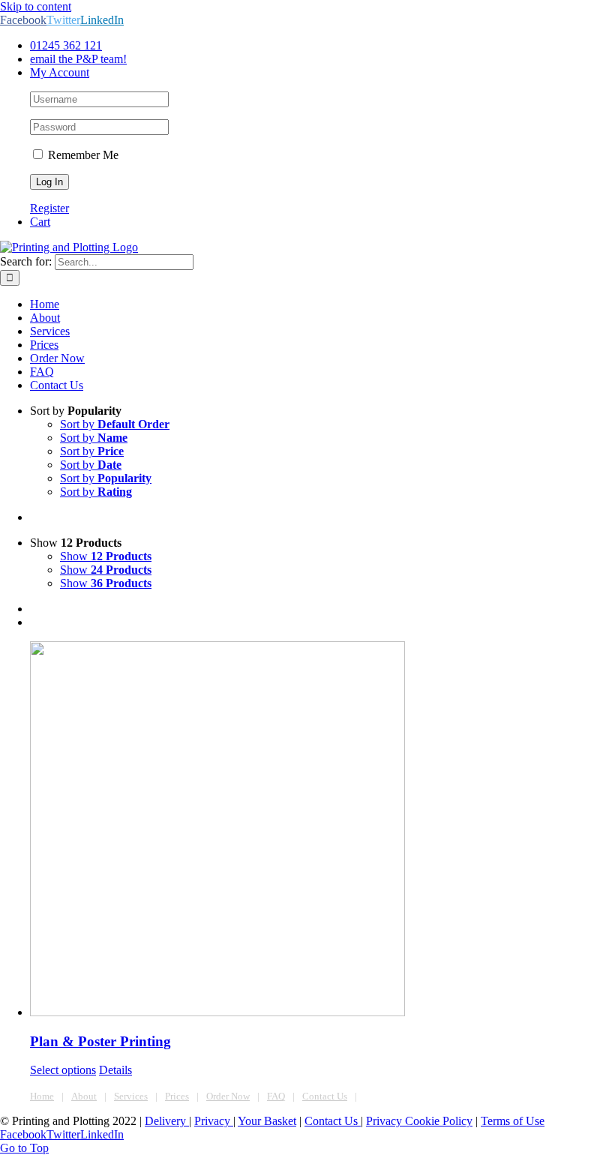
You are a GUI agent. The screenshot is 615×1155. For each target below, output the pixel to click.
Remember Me (81, 154)
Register (49, 208)
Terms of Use (512, 1120)
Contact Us (324, 1096)
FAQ (276, 1096)
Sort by (115, 424)
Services (131, 1096)
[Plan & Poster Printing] (322, 830)
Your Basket (267, 1120)
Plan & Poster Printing (100, 1041)
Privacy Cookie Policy (419, 1120)
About (84, 1096)
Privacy (213, 1120)
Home (42, 1096)
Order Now (228, 1096)
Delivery (167, 1120)
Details (115, 1070)
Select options (63, 1070)
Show (106, 556)
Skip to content (35, 6)
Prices (177, 1096)
